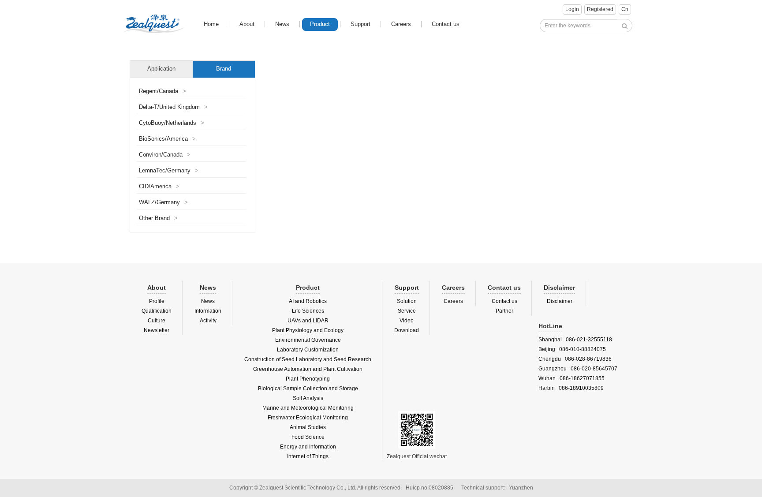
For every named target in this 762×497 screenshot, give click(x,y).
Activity (208, 321)
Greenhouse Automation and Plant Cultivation (307, 369)
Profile (156, 301)
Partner (504, 311)
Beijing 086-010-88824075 (572, 349)
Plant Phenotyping (308, 379)
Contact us (445, 24)
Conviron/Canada (164, 155)
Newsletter (156, 330)
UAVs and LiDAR (308, 321)
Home (211, 24)
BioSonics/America (167, 139)
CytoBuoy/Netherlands (171, 123)
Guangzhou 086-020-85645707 (577, 369)
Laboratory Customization (308, 350)
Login (572, 9)
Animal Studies (308, 427)
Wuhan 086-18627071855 (571, 378)
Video (407, 321)
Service (407, 311)
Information (207, 311)
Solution (407, 301)
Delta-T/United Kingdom (173, 107)
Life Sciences (308, 311)
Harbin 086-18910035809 (571, 388)
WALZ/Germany (163, 202)
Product (320, 24)
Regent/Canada (162, 91)
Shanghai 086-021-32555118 (575, 339)
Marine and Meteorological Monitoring (308, 408)
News (282, 24)
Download (406, 330)
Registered (600, 9)
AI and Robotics (308, 301)
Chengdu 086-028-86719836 (575, 359)
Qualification (157, 311)
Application (161, 69)
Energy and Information (308, 447)
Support (360, 24)
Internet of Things (308, 456)
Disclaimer (559, 301)
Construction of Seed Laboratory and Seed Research (307, 359)
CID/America (159, 186)
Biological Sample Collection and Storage (308, 388)
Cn (624, 9)
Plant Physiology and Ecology (308, 330)
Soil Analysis (308, 398)
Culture (156, 321)
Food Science (308, 437)
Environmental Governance (308, 340)
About (246, 24)
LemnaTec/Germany (168, 171)
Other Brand (158, 218)
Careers (401, 24)
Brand (223, 69)
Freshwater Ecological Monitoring (308, 418)
